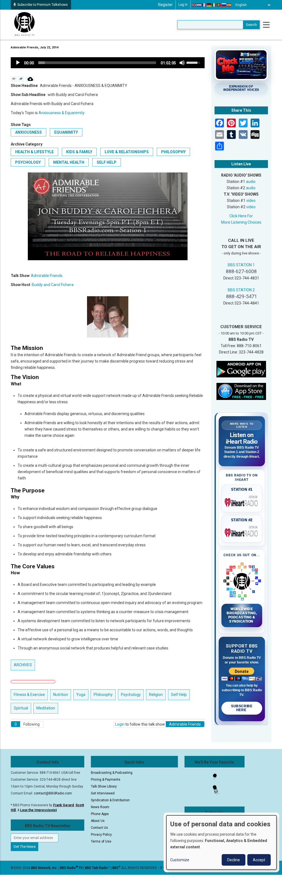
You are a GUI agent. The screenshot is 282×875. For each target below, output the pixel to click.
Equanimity (66, 132)
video (251, 200)
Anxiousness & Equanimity (62, 113)
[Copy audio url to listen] (21, 79)
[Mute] (182, 62)
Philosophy (173, 152)
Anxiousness (28, 132)
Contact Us (99, 828)
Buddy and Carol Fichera (53, 284)
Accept (259, 860)
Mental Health (68, 162)
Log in (183, 5)
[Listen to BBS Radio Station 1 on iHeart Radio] (242, 501)
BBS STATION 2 (241, 290)
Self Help (106, 162)
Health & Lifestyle (34, 152)
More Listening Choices (241, 222)
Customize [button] (179, 860)
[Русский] (224, 5)
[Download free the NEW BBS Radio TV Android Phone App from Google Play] (241, 369)
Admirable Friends (47, 275)
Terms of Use (101, 841)
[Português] (219, 5)
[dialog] (221, 842)
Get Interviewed (103, 793)
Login (119, 724)
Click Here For (241, 216)
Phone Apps (100, 814)
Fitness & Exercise (29, 694)
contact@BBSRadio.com (53, 793)
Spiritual (21, 708)
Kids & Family (79, 152)
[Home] (24, 24)
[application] (108, 62)
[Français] (204, 5)
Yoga (80, 694)
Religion (156, 694)
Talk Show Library (104, 786)
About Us (98, 821)
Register (165, 4)
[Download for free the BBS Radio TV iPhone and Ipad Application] (241, 391)
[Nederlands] (199, 5)
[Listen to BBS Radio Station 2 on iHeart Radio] (242, 531)
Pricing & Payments (105, 779)
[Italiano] (214, 5)
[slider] (97, 62)
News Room (100, 807)
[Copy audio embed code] (14, 79)
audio (251, 181)
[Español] (229, 5)
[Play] (18, 62)
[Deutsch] (209, 5)
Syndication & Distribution (110, 800)
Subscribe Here (241, 708)
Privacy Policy (101, 834)
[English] (194, 5)
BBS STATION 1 (241, 265)
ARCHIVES (23, 665)
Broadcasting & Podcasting (111, 773)
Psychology (28, 162)
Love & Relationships (127, 152)
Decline (233, 860)
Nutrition (60, 694)
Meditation (45, 708)
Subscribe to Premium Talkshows (42, 5)
